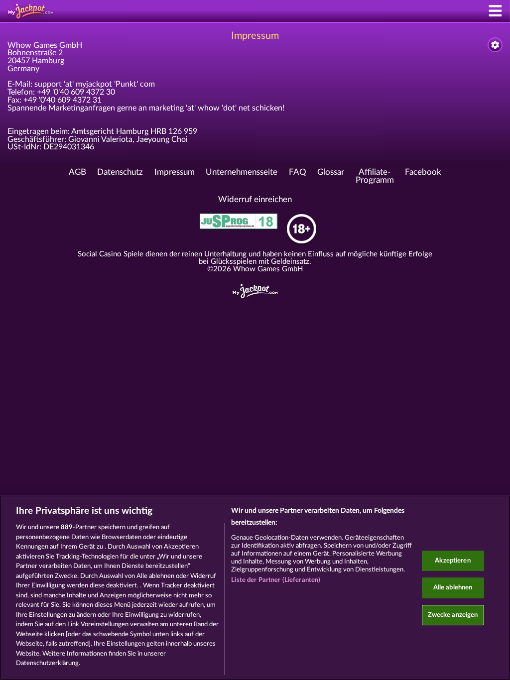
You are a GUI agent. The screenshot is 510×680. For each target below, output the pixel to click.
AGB (77, 172)
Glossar (330, 172)
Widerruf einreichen (255, 200)
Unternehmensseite (241, 172)
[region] (255, 587)
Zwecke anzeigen (453, 615)
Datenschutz (120, 172)
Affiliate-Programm (375, 176)
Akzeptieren (452, 561)
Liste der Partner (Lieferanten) (275, 580)
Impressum (174, 172)
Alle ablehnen (453, 587)
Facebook (423, 172)
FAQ (297, 172)
